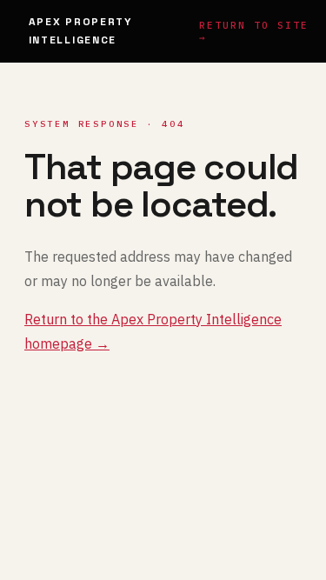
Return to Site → (254, 31)
